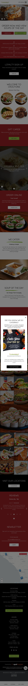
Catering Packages (14, 366)
